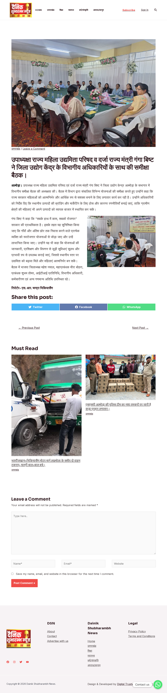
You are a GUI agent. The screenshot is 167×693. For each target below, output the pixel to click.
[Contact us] (157, 684)
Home (38, 10)
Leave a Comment (34, 148)
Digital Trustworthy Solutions (135, 684)
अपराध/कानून (98, 10)
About (51, 631)
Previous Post (29, 327)
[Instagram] (14, 662)
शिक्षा (61, 10)
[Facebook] (8, 662)
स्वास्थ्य (71, 10)
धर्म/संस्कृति (83, 10)
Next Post (140, 327)
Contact (52, 636)
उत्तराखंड (50, 10)
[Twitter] (21, 662)
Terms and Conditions (141, 636)
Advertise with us (57, 641)
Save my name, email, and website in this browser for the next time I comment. (65, 573)
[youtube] (27, 662)
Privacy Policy (137, 631)
